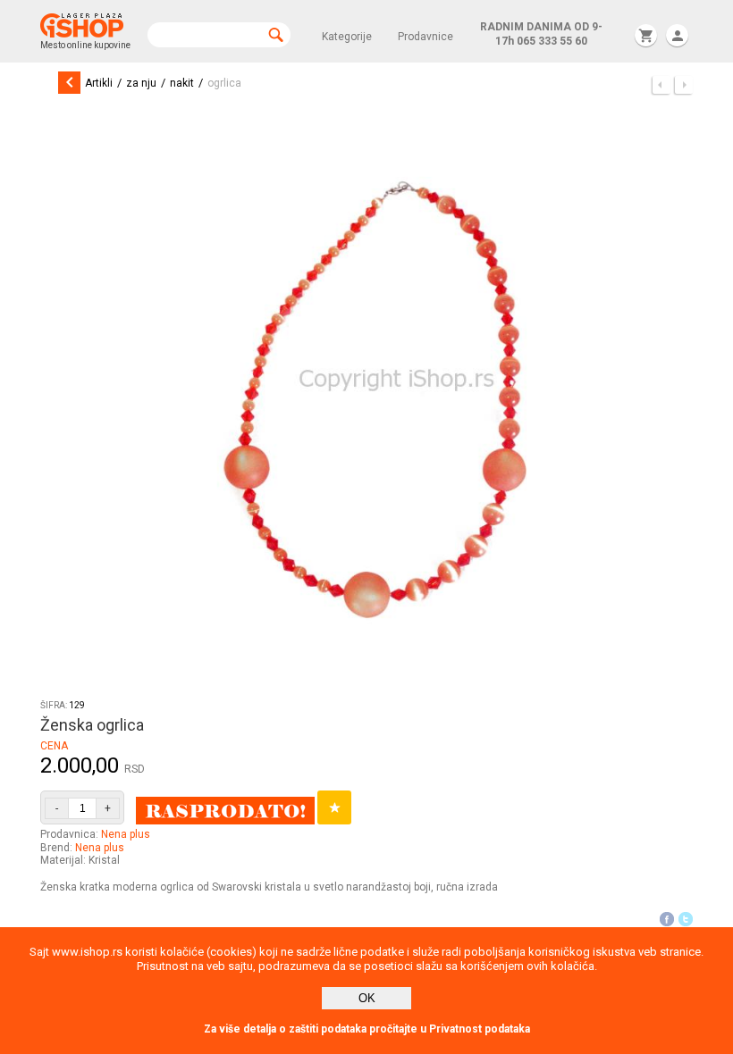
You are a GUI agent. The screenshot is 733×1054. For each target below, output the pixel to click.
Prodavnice (425, 36)
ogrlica (224, 83)
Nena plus (125, 834)
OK (366, 998)
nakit (182, 83)
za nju (141, 83)
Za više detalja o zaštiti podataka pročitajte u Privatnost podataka (367, 1029)
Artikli (99, 83)
